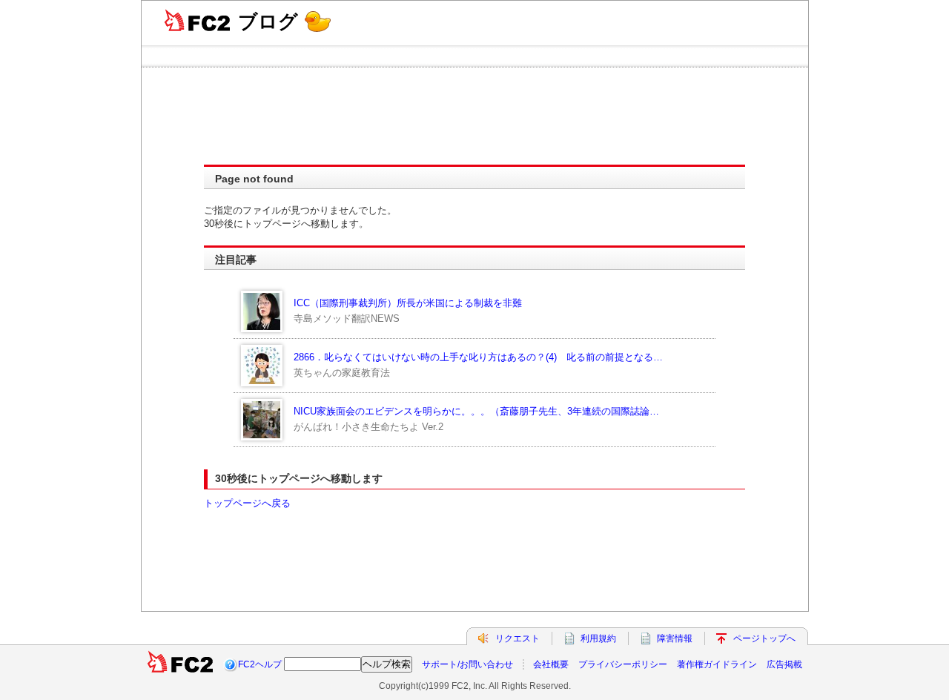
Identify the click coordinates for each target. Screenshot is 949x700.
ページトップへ (764, 638)
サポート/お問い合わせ (467, 664)
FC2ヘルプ (260, 664)
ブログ (268, 21)
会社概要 (551, 664)
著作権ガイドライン (717, 664)
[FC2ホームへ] (180, 664)
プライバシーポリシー (622, 664)
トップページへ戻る (247, 503)
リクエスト (517, 638)
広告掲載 (784, 664)
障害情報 (674, 638)
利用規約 (598, 638)
